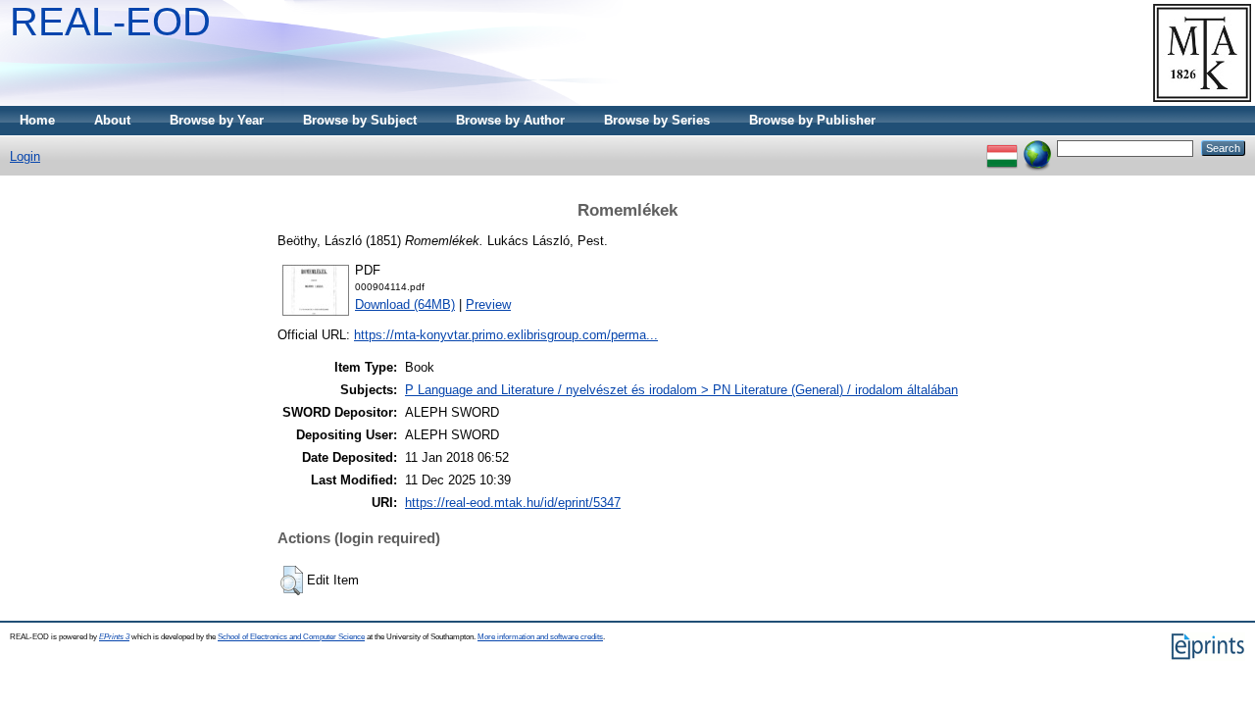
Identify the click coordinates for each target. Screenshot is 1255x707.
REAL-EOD (110, 21)
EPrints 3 (114, 636)
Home (37, 120)
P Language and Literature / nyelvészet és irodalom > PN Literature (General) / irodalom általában (681, 389)
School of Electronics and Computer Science (291, 636)
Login (25, 156)
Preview (488, 304)
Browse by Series (657, 120)
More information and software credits (540, 636)
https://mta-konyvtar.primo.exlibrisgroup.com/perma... (506, 335)
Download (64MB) (405, 304)
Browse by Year (217, 120)
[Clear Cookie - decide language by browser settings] (1037, 147)
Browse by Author (510, 120)
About (112, 120)
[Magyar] (1002, 147)
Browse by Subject (360, 120)
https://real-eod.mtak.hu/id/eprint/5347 (513, 502)
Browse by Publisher (812, 120)
